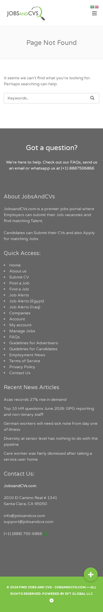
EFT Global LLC (79, 594)
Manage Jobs (22, 331)
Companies (19, 313)
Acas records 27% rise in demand (35, 399)
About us (17, 271)
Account (17, 319)
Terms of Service (24, 360)
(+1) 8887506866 (77, 168)
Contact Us (19, 372)
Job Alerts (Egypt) (26, 301)
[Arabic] (92, 6)
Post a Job (19, 283)
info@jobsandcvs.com (24, 515)
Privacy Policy (22, 366)
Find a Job (19, 289)
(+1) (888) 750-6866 (23, 533)
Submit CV (19, 277)
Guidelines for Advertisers (33, 343)
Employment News (27, 354)
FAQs (14, 337)
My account (20, 325)
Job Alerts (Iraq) (24, 307)
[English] (97, 6)
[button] (91, 574)
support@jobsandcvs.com (28, 521)
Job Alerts (19, 295)
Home (15, 265)
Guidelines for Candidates (33, 349)
